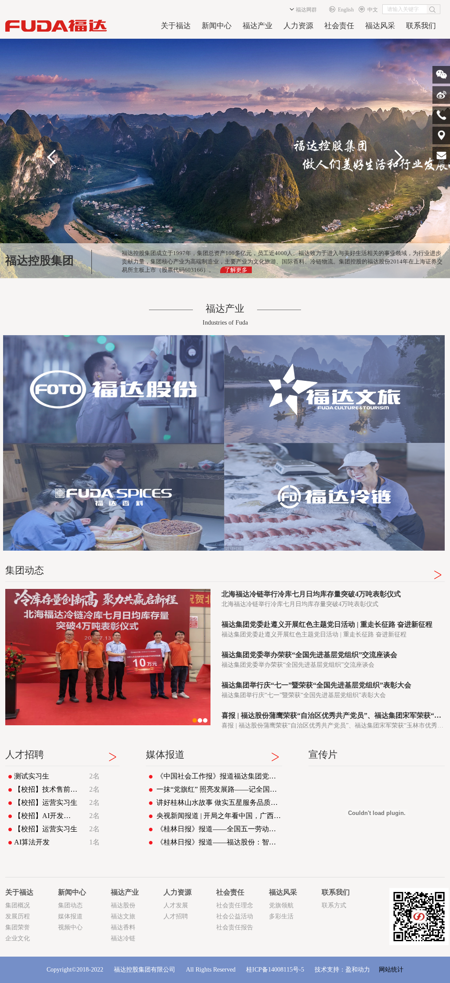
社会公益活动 (234, 916)
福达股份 (123, 905)
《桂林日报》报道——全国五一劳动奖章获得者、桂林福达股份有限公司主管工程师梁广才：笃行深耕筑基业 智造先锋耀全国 (219, 829)
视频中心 (70, 927)
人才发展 (175, 905)
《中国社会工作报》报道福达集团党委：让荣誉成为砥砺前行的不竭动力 (219, 776)
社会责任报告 (234, 927)
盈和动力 (357, 969)
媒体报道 (70, 916)
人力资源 (298, 26)
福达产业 (257, 26)
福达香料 (123, 927)
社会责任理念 (234, 905)
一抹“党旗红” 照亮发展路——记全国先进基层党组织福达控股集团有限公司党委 (219, 789)
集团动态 (70, 905)
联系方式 (334, 905)
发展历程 (17, 916)
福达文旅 (123, 916)
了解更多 (236, 270)
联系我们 (421, 26)
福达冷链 (123, 938)
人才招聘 (175, 916)
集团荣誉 (17, 927)
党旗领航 (281, 905)
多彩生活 (281, 916)
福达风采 (380, 26)
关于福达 (176, 26)
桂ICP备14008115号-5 (275, 969)
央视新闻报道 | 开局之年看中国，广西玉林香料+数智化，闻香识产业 (219, 815)
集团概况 (17, 905)
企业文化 (17, 938)
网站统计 (391, 969)
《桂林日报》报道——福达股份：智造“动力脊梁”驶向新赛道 (219, 842)
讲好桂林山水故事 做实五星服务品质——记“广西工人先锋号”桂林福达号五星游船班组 (219, 802)
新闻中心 (217, 26)
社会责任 (339, 26)
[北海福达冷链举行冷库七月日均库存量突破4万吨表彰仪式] (107, 657)
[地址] (441, 135)
